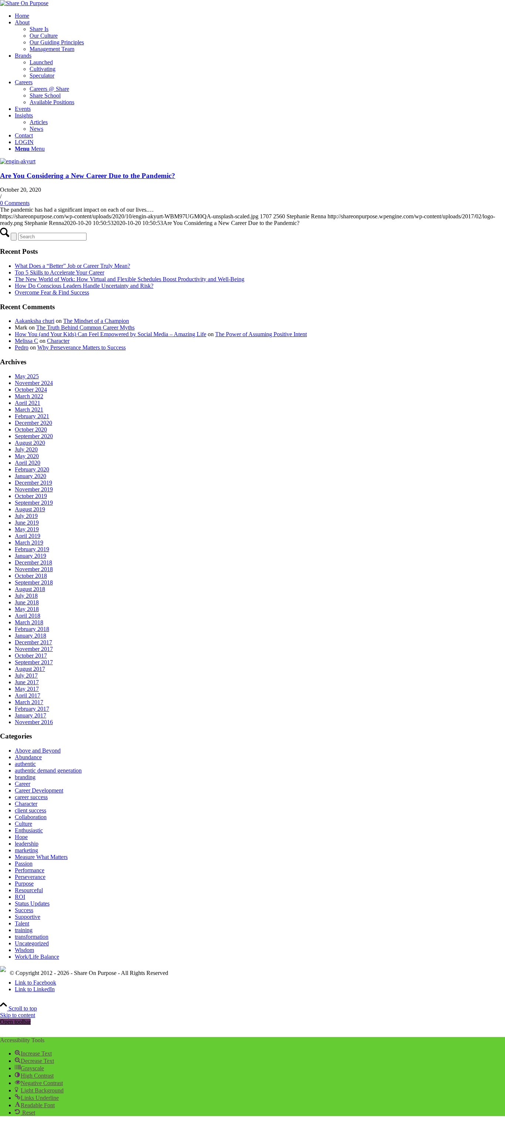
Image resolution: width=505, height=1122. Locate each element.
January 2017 (30, 715)
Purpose (24, 883)
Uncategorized (32, 943)
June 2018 (27, 602)
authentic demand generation (48, 770)
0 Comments (15, 203)
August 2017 (30, 669)
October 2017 (31, 655)
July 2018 (26, 596)
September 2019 (34, 502)
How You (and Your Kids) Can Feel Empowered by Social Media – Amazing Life (110, 334)
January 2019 (30, 556)
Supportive (27, 917)
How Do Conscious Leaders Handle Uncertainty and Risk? (84, 286)
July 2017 (26, 675)
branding (25, 777)
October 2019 (31, 496)
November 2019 (34, 489)
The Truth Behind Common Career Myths (85, 327)
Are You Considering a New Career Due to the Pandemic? (87, 176)
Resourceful (29, 890)
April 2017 (27, 695)
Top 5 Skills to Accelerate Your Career (59, 272)
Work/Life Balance (37, 957)
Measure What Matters (41, 857)
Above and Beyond (38, 750)
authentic (25, 764)
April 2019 (27, 536)
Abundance (28, 757)
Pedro (21, 347)
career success (31, 797)
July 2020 (26, 449)
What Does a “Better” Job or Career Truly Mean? (72, 266)
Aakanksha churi (34, 321)
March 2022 (29, 396)
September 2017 (34, 662)
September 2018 (34, 582)
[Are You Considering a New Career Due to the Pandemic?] (17, 161)
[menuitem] (260, 16)
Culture (23, 824)
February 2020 (32, 469)
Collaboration (31, 817)
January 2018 (30, 635)
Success (24, 910)
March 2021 (29, 409)
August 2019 (30, 509)
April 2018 (27, 616)
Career (22, 784)
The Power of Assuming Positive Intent (261, 334)
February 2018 (32, 629)
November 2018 (34, 569)
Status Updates (32, 903)
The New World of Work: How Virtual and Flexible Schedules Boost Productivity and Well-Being (129, 279)
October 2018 (31, 576)
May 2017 (27, 689)
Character (58, 341)
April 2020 (27, 463)
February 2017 (32, 709)
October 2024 (31, 389)
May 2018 (27, 609)
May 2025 (27, 376)
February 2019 (32, 549)
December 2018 (33, 562)
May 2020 (27, 456)
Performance (29, 870)
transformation (31, 937)
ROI (20, 897)
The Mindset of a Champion (96, 321)
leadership (26, 843)
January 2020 (30, 476)
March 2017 (29, 702)
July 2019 (26, 516)
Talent (22, 923)
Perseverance (30, 877)
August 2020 (30, 443)
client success (30, 810)
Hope (21, 837)
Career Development (39, 790)
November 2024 (34, 383)
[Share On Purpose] (24, 3)
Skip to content (17, 1015)
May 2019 (27, 529)
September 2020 (34, 436)
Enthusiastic (29, 830)
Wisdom (24, 950)
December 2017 (33, 642)
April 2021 (27, 403)
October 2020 (31, 429)
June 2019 (27, 522)
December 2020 (33, 423)
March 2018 (29, 622)
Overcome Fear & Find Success (52, 292)
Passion (24, 863)
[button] (33, 1053)
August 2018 (30, 589)
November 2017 (34, 649)
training (24, 930)
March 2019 (29, 542)
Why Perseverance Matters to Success (81, 347)
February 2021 (32, 416)
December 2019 (33, 483)
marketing (26, 850)
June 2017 (27, 682)
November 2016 (34, 722)
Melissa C (26, 341)
